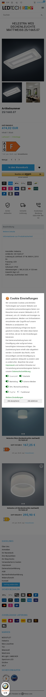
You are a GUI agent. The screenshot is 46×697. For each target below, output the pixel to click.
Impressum (10, 365)
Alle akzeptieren (13, 401)
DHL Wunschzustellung (19, 387)
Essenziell (14, 376)
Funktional (25, 392)
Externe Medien (29, 381)
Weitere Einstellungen (14, 397)
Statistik (26, 376)
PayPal (12, 392)
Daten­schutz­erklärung (21, 371)
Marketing (14, 381)
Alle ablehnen (33, 401)
